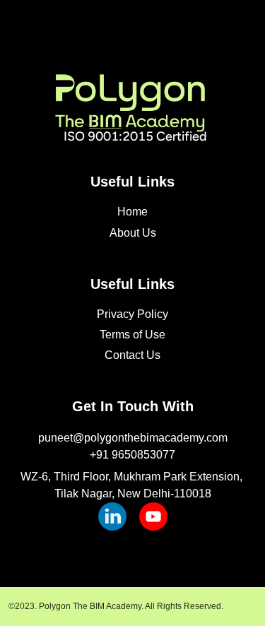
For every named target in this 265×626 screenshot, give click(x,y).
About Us (133, 233)
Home (132, 212)
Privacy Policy (132, 314)
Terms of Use (132, 335)
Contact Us (132, 355)
